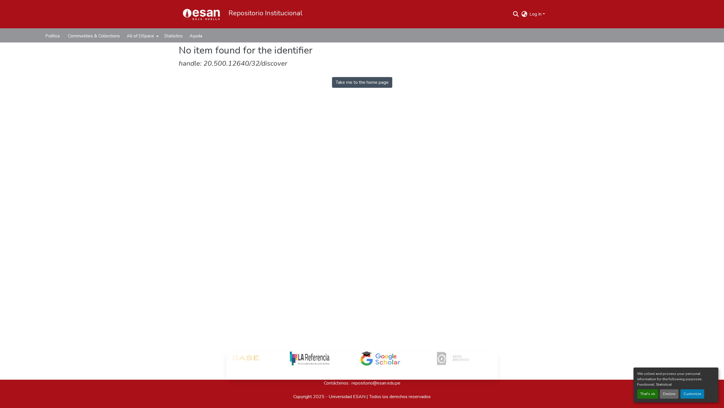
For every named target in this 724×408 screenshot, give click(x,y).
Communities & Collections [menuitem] (94, 36)
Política (52, 36)
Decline (669, 393)
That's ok (647, 393)
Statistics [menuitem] (173, 36)
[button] (201, 14)
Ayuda (195, 36)
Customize (692, 393)
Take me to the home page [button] (362, 82)
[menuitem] (142, 36)
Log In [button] (536, 14)
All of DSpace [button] (140, 36)
